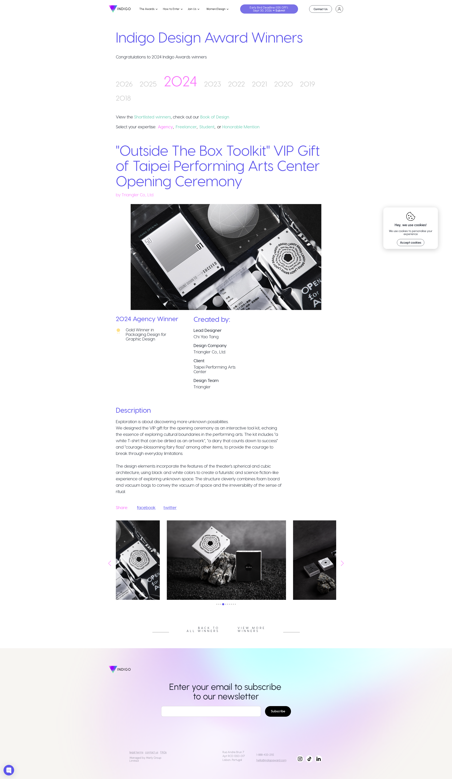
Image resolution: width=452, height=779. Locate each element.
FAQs (163, 752)
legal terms (136, 752)
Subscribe (278, 711)
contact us (151, 752)
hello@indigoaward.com (271, 760)
